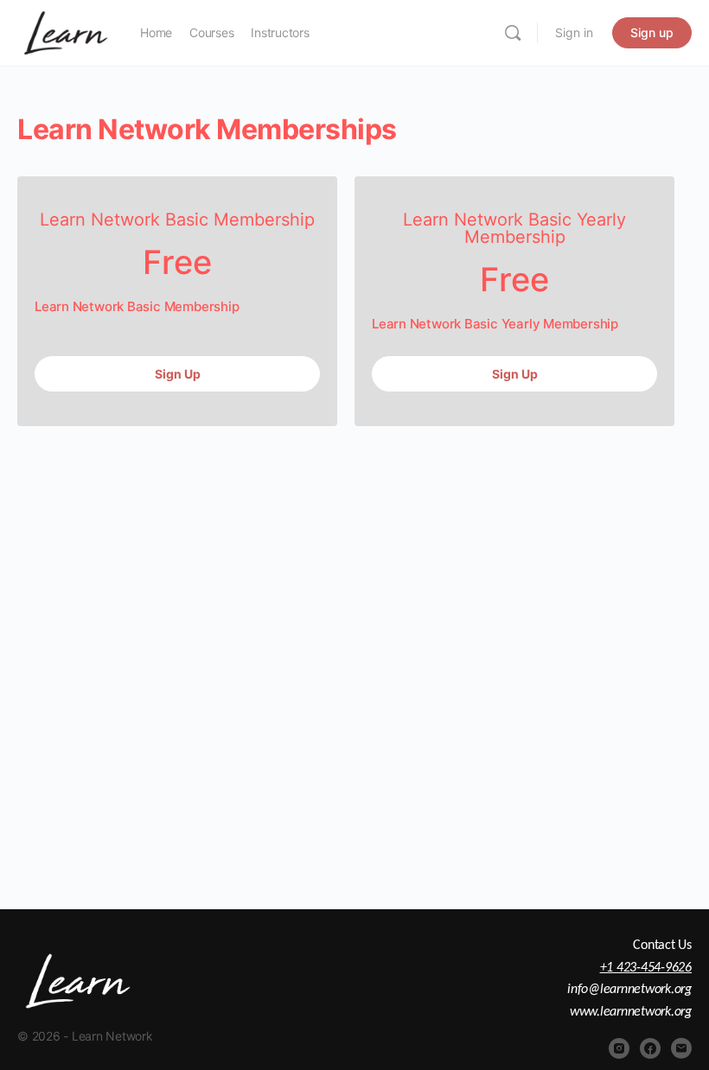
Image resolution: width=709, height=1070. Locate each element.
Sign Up (178, 373)
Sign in (574, 32)
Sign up (652, 32)
